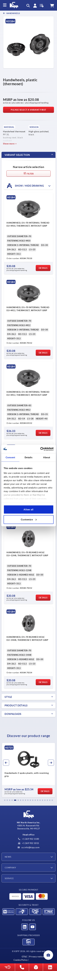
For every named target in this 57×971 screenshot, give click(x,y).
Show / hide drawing (29, 185)
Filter (30, 173)
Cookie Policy (21, 960)
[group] (28, 770)
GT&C (25, 957)
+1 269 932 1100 (30, 839)
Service (9, 878)
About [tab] (46, 457)
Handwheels (13, 13)
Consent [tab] (10, 457)
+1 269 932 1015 (30, 843)
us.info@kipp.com (30, 847)
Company (10, 867)
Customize (27, 519)
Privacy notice (36, 957)
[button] (4, 800)
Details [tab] (29, 457)
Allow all (28, 509)
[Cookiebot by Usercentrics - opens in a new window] (41, 449)
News (8, 857)
